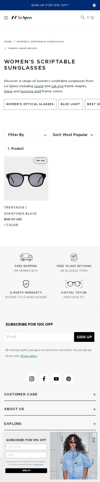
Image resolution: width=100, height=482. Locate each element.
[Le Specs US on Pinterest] (68, 379)
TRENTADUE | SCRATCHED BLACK (20, 210)
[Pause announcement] (94, 5)
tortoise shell (31, 91)
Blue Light (71, 104)
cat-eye (57, 86)
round (38, 86)
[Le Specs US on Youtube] (56, 379)
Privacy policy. (29, 356)
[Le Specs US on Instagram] (31, 379)
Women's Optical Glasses (30, 104)
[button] (83, 17)
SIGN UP (84, 337)
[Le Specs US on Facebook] (44, 379)
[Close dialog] (94, 435)
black (8, 91)
